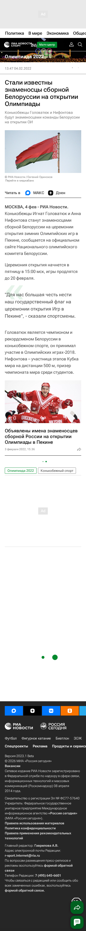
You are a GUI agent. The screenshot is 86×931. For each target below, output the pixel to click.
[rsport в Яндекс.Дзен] (32, 711)
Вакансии (12, 766)
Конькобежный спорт (57, 471)
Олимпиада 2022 (20, 471)
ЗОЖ (78, 738)
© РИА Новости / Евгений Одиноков (29, 177)
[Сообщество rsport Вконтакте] (51, 711)
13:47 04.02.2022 (18, 68)
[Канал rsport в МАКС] (14, 711)
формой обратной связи (24, 890)
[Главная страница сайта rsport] (28, 44)
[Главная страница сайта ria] (5, 44)
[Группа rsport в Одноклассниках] (70, 711)
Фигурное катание (36, 738)
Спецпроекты (16, 746)
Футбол (11, 738)
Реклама (40, 746)
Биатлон (62, 738)
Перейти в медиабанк (19, 180)
